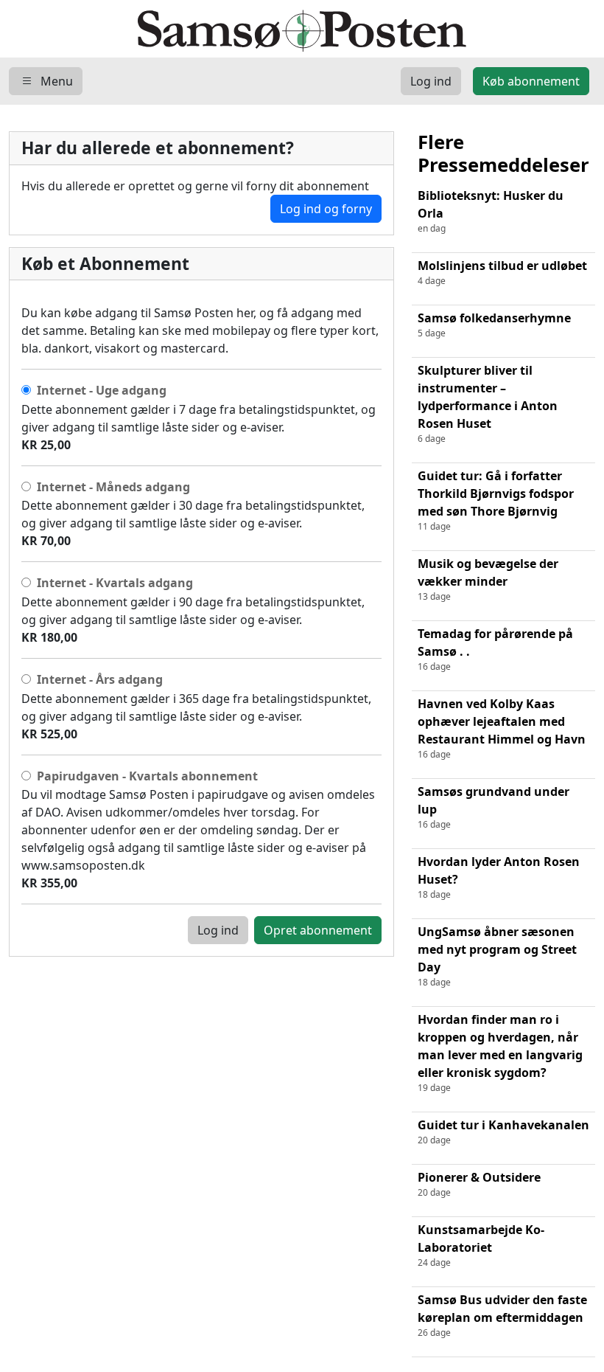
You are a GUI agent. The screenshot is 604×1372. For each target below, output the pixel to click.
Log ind (218, 930)
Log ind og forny (326, 209)
